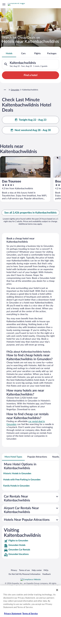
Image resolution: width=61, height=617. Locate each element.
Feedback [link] (46, 574)
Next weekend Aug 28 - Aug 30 (33, 130)
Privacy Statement (12, 614)
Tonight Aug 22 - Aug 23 (32, 120)
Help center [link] (37, 570)
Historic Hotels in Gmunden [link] (17, 473)
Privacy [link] (14, 570)
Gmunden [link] (15, 90)
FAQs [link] (46, 570)
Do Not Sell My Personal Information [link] (25, 574)
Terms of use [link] (24, 570)
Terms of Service (30, 614)
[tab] (9, 53)
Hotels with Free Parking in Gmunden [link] (22, 480)
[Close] (57, 590)
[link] (30, 541)
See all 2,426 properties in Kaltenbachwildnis (30, 212)
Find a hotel (30, 75)
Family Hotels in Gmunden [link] (16, 486)
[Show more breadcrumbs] (5, 90)
